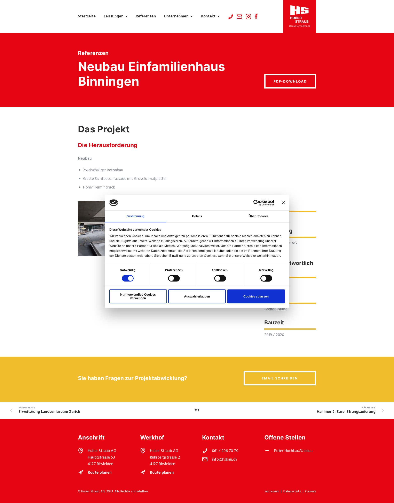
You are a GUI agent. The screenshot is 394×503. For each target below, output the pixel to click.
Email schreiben (280, 378)
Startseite (87, 16)
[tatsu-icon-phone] (231, 16)
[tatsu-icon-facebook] (256, 16)
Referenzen (146, 16)
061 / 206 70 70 (225, 451)
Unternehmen (176, 16)
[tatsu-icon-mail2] (239, 16)
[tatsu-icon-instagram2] (248, 16)
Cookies (310, 491)
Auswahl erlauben (197, 296)
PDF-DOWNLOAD (290, 81)
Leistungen (114, 16)
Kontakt (208, 16)
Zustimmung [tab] (135, 216)
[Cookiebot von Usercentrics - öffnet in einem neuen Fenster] (256, 203)
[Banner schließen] (283, 202)
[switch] (174, 278)
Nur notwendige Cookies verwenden (138, 296)
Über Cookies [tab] (258, 216)
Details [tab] (197, 216)
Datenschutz (292, 491)
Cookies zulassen (256, 296)
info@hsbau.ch (224, 459)
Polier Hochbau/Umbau (294, 451)
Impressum (272, 491)
